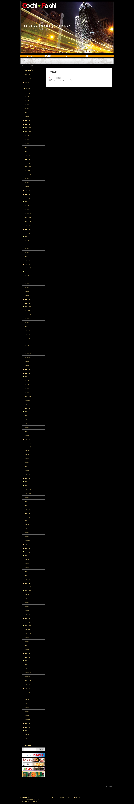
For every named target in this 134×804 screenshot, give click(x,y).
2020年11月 (28, 357)
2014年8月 (27, 641)
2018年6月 (27, 466)
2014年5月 (27, 653)
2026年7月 (27, 97)
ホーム (53, 797)
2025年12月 (28, 124)
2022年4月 (27, 291)
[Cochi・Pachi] (67, 51)
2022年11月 (28, 264)
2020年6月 (27, 377)
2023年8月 (27, 229)
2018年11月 (28, 447)
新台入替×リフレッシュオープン (60, 80)
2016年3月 (27, 571)
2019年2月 (27, 435)
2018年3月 (27, 478)
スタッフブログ (29, 78)
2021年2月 (27, 346)
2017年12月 (28, 489)
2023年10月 (28, 221)
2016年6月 (27, 560)
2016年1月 (27, 579)
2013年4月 (27, 703)
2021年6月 (27, 330)
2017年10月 (28, 497)
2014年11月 (28, 630)
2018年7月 (27, 462)
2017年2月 (27, 528)
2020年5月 (27, 381)
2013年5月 (27, 700)
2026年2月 (27, 116)
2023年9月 (27, 225)
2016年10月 (28, 544)
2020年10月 (28, 361)
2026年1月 (27, 120)
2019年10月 (28, 404)
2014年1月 (27, 668)
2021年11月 (28, 311)
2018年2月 (27, 482)
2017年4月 (27, 521)
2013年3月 (27, 707)
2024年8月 (27, 182)
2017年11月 (28, 493)
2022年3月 (27, 295)
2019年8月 (27, 412)
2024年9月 (27, 178)
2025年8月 (27, 139)
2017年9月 (27, 501)
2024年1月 (27, 209)
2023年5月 (27, 240)
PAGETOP (109, 786)
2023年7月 (27, 233)
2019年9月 (27, 408)
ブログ (69, 797)
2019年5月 (27, 423)
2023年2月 (27, 252)
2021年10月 (28, 314)
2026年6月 (27, 100)
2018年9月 (27, 455)
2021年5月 (27, 334)
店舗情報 (61, 797)
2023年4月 (27, 244)
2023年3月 (27, 248)
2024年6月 (27, 190)
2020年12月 (28, 353)
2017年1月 (27, 532)
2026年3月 (27, 112)
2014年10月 (28, 633)
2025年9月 (27, 136)
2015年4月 (27, 610)
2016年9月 (27, 548)
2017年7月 (27, 509)
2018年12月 (28, 443)
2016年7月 (27, 556)
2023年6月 (27, 237)
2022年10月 (28, 268)
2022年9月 (27, 272)
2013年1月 (27, 715)
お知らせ (27, 74)
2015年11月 (28, 587)
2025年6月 (27, 143)
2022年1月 (27, 303)
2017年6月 (27, 513)
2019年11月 (28, 400)
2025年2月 (27, 159)
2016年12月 (28, 536)
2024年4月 (27, 198)
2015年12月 (28, 583)
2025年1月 (27, 163)
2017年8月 (27, 505)
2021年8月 (27, 322)
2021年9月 (27, 318)
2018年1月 (27, 486)
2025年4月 (27, 151)
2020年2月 (27, 388)
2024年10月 (28, 174)
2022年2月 (27, 299)
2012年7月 (27, 738)
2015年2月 (27, 618)
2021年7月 (27, 326)
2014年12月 (28, 626)
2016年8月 (27, 552)
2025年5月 (27, 147)
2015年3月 (27, 614)
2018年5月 (27, 470)
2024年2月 (27, 206)
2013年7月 (27, 692)
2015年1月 (27, 622)
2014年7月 (27, 645)
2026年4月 (27, 108)
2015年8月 (27, 594)
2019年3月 (27, 431)
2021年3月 (27, 342)
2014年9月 (27, 637)
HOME (21, 65)
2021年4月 (27, 338)
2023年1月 (27, 256)
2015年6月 (27, 602)
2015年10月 (28, 591)
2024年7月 (27, 186)
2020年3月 (27, 385)
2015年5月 (27, 606)
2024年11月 (28, 170)
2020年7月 (27, 373)
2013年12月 (28, 672)
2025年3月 (27, 155)
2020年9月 (27, 365)
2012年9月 (27, 731)
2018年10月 (28, 451)
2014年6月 (27, 649)
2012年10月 (28, 727)
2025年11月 (28, 128)
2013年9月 (27, 684)
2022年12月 (28, 260)
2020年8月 (27, 369)
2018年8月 (27, 458)
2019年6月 (27, 419)
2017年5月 (27, 517)
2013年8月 (27, 688)
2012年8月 (27, 735)
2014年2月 (27, 665)
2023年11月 (28, 217)
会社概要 (77, 797)
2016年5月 (27, 563)
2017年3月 (27, 524)
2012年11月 (28, 723)
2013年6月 (27, 696)
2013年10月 (28, 680)
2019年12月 (28, 396)
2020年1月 (27, 392)
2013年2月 (27, 711)
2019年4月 (27, 427)
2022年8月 (27, 276)
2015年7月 (27, 598)
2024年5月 (27, 194)
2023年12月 (28, 213)
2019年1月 (27, 439)
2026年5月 (27, 104)
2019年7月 (27, 416)
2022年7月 (27, 279)
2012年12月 (28, 719)
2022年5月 (27, 287)
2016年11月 (28, 540)
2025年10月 (28, 132)
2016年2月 (27, 575)
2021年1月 (27, 349)
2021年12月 (28, 307)
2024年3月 (27, 202)
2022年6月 (27, 283)
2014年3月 (27, 661)
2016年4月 (27, 567)
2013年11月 (28, 676)
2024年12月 (28, 167)
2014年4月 (27, 657)
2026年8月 (27, 93)
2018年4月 (27, 474)
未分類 (58, 78)
